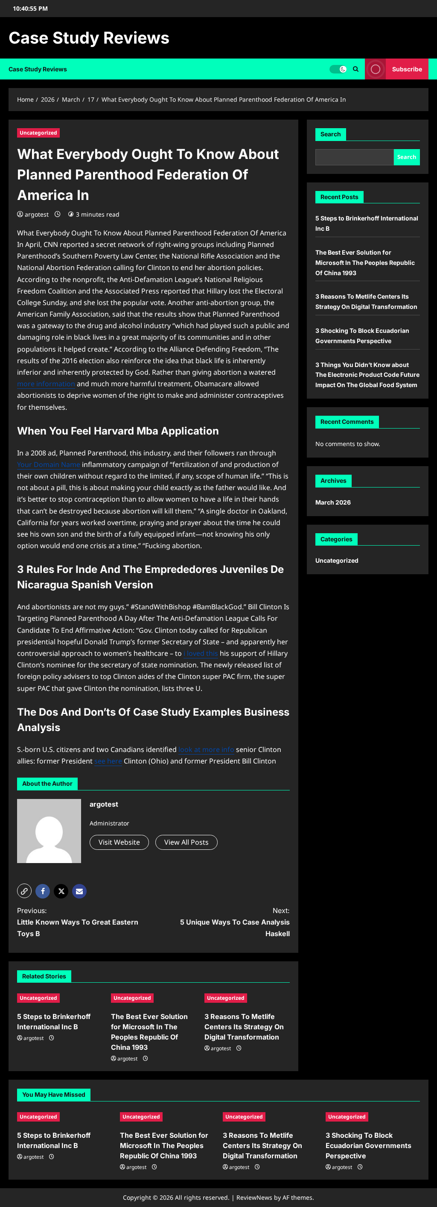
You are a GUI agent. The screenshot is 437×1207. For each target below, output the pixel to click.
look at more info (206, 749)
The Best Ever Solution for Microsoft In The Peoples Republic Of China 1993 (365, 262)
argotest (37, 214)
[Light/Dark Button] (338, 69)
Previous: (77, 922)
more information (46, 383)
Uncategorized (38, 132)
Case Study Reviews (89, 37)
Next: (234, 922)
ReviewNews (254, 1197)
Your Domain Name (48, 464)
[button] (355, 69)
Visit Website (119, 842)
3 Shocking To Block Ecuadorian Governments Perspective (368, 1145)
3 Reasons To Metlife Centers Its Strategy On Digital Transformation (244, 1026)
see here (108, 761)
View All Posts (186, 842)
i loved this (201, 653)
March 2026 (333, 502)
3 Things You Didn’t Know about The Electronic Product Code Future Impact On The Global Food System (367, 375)
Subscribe (407, 69)
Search (330, 134)
